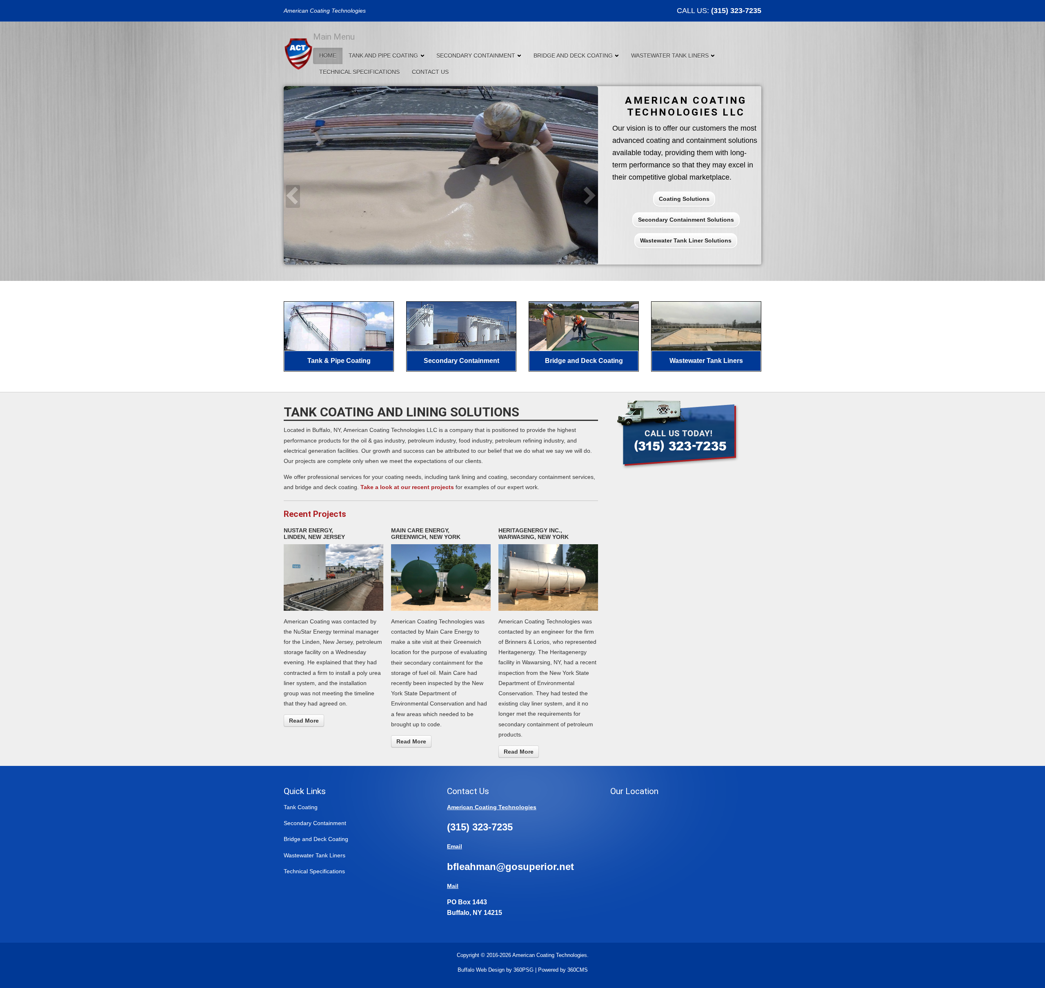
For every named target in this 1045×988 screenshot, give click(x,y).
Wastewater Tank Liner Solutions (686, 240)
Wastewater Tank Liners (670, 55)
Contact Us (430, 72)
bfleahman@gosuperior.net (510, 866)
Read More (304, 720)
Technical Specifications (359, 72)
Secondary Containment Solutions (686, 219)
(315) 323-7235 (736, 11)
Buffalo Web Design (481, 970)
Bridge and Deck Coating (573, 55)
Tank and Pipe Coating (383, 55)
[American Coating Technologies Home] (298, 53)
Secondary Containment (475, 55)
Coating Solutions (684, 199)
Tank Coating (301, 807)
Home (327, 55)
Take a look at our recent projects (407, 487)
